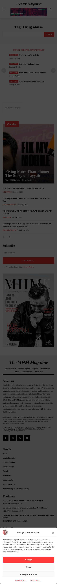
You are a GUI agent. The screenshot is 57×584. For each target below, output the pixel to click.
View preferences (28, 574)
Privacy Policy (35, 580)
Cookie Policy (20, 580)
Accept (28, 559)
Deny (28, 567)
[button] (53, 532)
